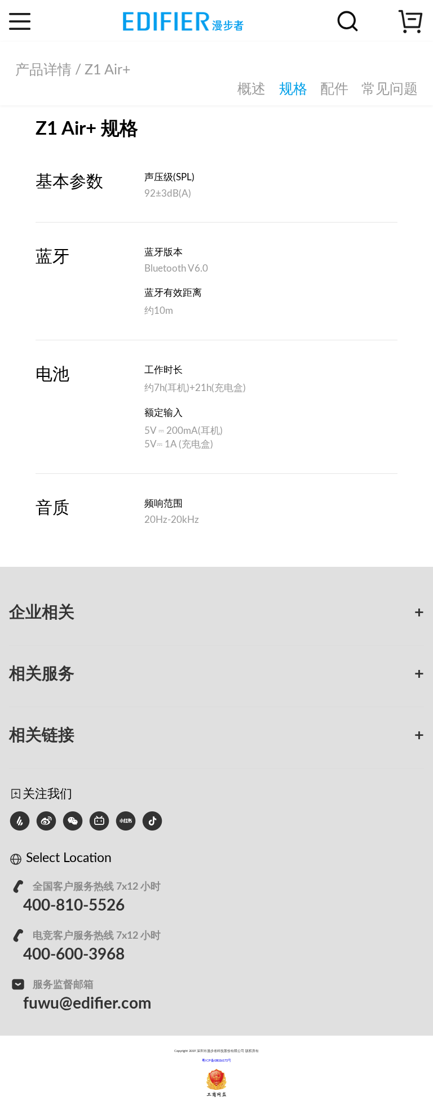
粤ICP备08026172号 (216, 1060)
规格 (293, 89)
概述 (251, 89)
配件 (334, 89)
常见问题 (389, 89)
